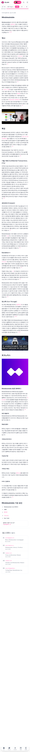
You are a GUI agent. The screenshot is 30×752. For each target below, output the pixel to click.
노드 (13, 271)
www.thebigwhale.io (10, 568)
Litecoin (6, 515)
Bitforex (18, 473)
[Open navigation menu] (27, 2)
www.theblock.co (9, 545)
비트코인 (20, 56)
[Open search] (23, 2)
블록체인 (13, 24)
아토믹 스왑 (6, 89)
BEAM (18, 93)
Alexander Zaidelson (14, 99)
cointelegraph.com (9, 537)
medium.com (8, 553)
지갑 (7, 236)
